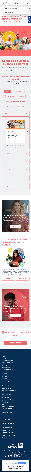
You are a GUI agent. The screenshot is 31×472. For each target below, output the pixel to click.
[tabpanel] (15, 131)
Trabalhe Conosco (6, 400)
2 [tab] (9, 145)
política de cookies (16, 468)
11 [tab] (23, 145)
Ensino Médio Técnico (7, 362)
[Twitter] (25, 456)
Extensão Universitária (8, 369)
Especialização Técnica (8, 360)
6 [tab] (15, 145)
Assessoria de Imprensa (8, 406)
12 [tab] (15, 147)
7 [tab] (17, 145)
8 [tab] (18, 145)
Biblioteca (4, 381)
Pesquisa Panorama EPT (8, 408)
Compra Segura (6, 430)
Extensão (7, 178)
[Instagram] (5, 456)
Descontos (22, 278)
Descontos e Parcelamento (9, 390)
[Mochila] (28, 3)
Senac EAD (4, 376)
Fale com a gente (6, 421)
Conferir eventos (15, 342)
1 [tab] (7, 145)
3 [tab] (11, 145)
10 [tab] (22, 145)
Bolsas (8, 278)
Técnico (6, 162)
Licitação (4, 402)
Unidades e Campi (6, 399)
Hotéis (3, 380)
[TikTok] (19, 456)
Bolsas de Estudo (6, 388)
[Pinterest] (14, 456)
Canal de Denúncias (7, 423)
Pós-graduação (8, 186)
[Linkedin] (8, 456)
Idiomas (4, 364)
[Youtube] (11, 456)
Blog (3, 404)
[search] (7, 2)
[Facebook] (22, 456)
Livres (3, 356)
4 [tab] (12, 145)
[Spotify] (17, 456)
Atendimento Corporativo (8, 415)
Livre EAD (7, 154)
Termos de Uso (6, 437)
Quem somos (5, 397)
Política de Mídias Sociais (8, 435)
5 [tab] (14, 145)
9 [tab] (20, 145)
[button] (3, 2)
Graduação (7, 170)
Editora (4, 378)
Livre (5, 113)
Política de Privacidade (8, 432)
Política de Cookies (7, 434)
